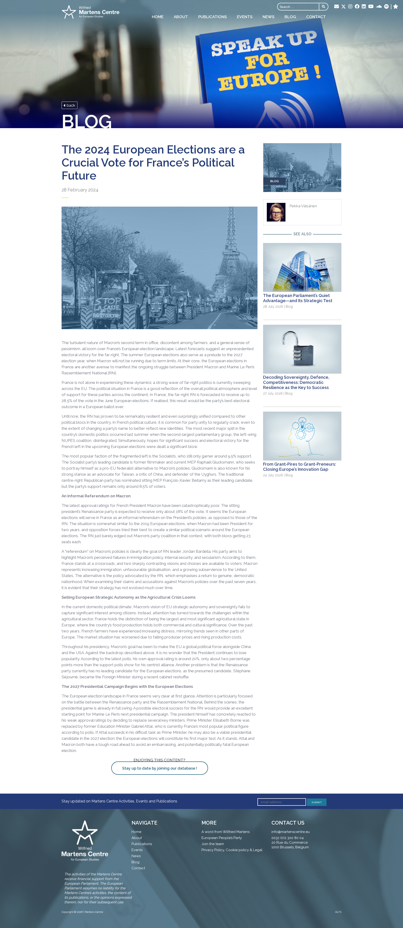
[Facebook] (357, 6)
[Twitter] (343, 7)
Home (157, 16)
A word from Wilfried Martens (226, 832)
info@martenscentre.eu (290, 832)
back (70, 105)
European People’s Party (222, 838)
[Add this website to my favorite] (395, 6)
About (181, 16)
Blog (290, 16)
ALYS (338, 912)
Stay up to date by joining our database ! (159, 768)
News (268, 16)
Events (244, 16)
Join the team (213, 844)
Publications (212, 16)
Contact (316, 16)
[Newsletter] (336, 6)
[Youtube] (371, 6)
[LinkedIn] (364, 6)
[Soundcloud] (379, 6)
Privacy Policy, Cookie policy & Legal (232, 850)
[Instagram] (350, 6)
